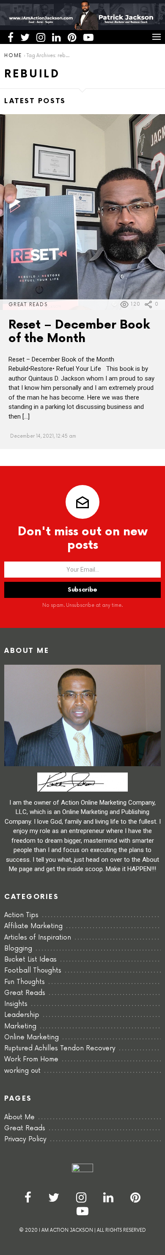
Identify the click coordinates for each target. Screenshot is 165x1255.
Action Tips (21, 915)
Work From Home (31, 1059)
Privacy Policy (25, 1139)
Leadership (21, 1015)
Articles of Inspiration (37, 938)
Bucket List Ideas (30, 960)
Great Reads (27, 304)
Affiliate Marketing (33, 926)
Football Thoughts (32, 971)
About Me (19, 1117)
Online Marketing (31, 1037)
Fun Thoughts (24, 982)
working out (22, 1071)
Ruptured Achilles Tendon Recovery (60, 1048)
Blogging (18, 949)
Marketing (20, 1026)
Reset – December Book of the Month (79, 331)
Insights (16, 1004)
